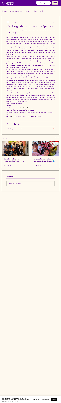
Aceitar (54, 399)
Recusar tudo (45, 399)
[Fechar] (59, 399)
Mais (41, 11)
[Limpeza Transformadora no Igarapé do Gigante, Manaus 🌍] (45, 148)
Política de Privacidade (13, 401)
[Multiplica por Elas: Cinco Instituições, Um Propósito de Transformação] (15, 148)
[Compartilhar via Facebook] (7, 124)
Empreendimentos (16, 11)
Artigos (28, 11)
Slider (35, 11)
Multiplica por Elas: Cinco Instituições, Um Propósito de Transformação (13, 160)
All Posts (4, 11)
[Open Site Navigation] (55, 3)
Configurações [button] (35, 399)
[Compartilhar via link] (19, 124)
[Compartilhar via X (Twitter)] (11, 124)
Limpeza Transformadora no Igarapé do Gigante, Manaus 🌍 (44, 160)
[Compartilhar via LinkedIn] (15, 124)
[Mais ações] (54, 22)
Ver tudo (57, 137)
